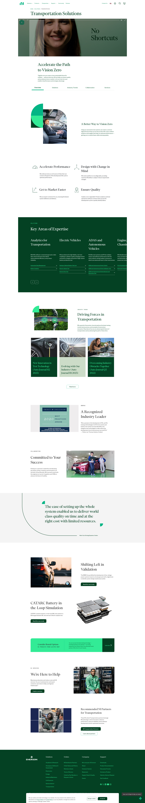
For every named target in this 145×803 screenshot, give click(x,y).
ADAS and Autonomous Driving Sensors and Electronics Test (99, 272)
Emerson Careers (87, 769)
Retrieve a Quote (68, 769)
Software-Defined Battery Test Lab (68, 265)
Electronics (49, 771)
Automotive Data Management (38, 265)
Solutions (55, 87)
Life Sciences (49, 780)
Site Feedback (104, 778)
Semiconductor (50, 783)
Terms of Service (68, 772)
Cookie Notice (49, 799)
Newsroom (85, 772)
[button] (20, 37)
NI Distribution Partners (70, 762)
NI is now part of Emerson (89, 762)
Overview (37, 87)
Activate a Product (105, 772)
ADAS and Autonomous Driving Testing (98, 265)
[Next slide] (37, 282)
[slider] (74, 39)
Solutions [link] (37, 9)
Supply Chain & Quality (88, 775)
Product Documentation (106, 766)
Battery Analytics (35, 268)
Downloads (103, 762)
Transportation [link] (45, 9)
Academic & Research (52, 762)
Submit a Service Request (107, 775)
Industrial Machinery (51, 777)
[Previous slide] (32, 282)
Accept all (102, 798)
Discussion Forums (105, 769)
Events (84, 778)
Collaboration (89, 87)
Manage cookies (92, 798)
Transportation (50, 786)
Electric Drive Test (64, 271)
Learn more (107, 645)
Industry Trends (72, 87)
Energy (48, 774)
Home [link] (31, 9)
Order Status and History (71, 766)
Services (107, 87)
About (83, 766)
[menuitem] (30, 3)
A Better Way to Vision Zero (96, 124)
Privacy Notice (40, 799)
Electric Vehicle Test (64, 268)
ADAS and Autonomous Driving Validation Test (100, 268)
